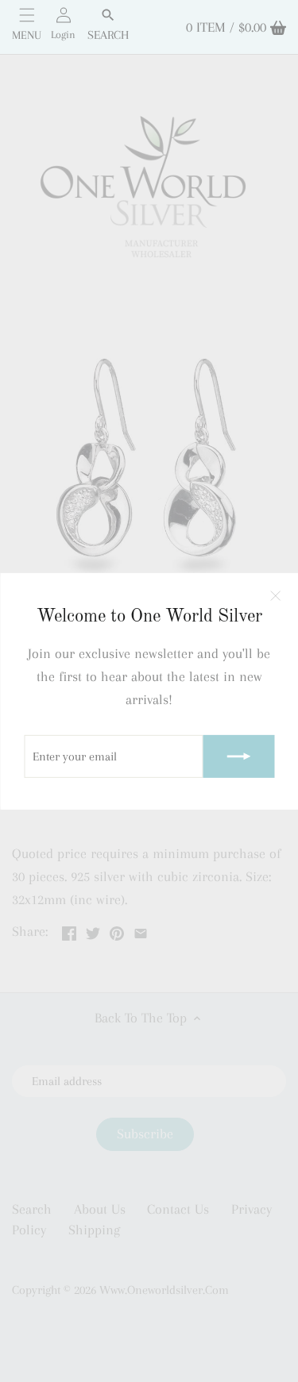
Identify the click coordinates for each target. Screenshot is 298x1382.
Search (108, 35)
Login (63, 34)
